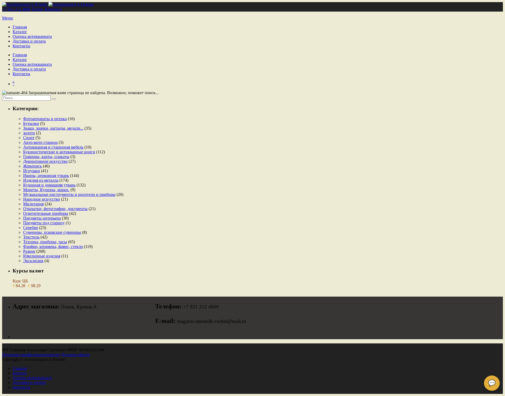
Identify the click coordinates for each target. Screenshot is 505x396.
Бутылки (31, 123)
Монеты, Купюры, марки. (46, 189)
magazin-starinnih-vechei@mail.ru (211, 321)
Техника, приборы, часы (45, 242)
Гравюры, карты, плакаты (46, 156)
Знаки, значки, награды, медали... (53, 128)
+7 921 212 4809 (16, 9)
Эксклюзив (33, 260)
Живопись (32, 166)
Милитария (33, 204)
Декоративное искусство (45, 161)
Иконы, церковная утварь (46, 175)
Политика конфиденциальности (31, 354)
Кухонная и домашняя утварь (49, 185)
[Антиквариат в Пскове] (48, 4)
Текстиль (31, 237)
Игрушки (31, 171)
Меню (7, 18)
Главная (20, 27)
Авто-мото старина (40, 142)
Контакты (21, 46)
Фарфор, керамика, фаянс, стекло (53, 246)
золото (29, 133)
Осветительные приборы (45, 213)
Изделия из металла (40, 180)
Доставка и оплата (29, 41)
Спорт (28, 137)
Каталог (20, 31)
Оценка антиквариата (32, 36)
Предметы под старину (44, 223)
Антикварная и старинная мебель (53, 147)
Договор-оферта (75, 354)
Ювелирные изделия (41, 256)
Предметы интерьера (42, 218)
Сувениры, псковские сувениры (52, 232)
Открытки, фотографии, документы (55, 208)
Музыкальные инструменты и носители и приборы (69, 194)
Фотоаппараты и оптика (45, 118)
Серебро (30, 227)
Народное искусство (41, 199)
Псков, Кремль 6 (47, 9)
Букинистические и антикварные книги (59, 152)
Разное (29, 251)
